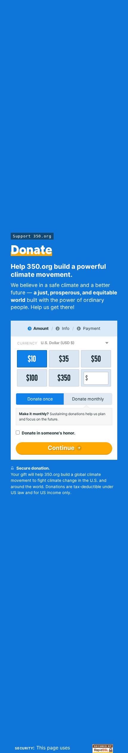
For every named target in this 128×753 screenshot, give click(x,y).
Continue (61, 447)
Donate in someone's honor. (48, 433)
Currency (27, 343)
